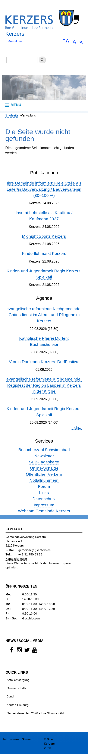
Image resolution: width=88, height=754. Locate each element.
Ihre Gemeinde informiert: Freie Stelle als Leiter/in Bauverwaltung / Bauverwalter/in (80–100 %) (44, 189)
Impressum (44, 505)
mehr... (77, 427)
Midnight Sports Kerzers (44, 236)
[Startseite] (42, 17)
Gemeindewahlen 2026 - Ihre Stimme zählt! (36, 713)
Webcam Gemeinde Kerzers (44, 511)
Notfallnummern (44, 480)
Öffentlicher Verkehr (44, 474)
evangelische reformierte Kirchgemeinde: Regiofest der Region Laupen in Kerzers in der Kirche (44, 385)
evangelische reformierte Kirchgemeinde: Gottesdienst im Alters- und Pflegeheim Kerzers (44, 315)
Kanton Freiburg (18, 705)
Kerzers (14, 34)
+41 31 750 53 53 (30, 554)
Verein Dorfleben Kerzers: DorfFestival (44, 361)
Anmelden (15, 41)
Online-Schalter (44, 468)
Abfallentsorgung (18, 680)
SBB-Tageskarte (44, 462)
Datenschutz (44, 499)
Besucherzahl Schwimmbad (44, 449)
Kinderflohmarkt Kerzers (44, 253)
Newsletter (44, 456)
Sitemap (27, 739)
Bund (10, 696)
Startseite (11, 115)
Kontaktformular (16, 558)
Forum (44, 486)
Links (44, 492)
